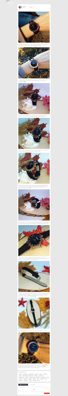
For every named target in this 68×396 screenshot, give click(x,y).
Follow (31, 7)
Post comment (47, 393)
